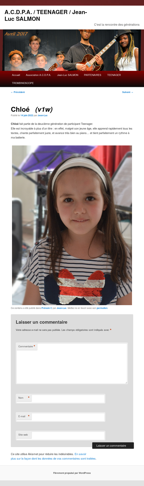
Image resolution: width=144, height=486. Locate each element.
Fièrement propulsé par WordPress (72, 473)
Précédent (18, 92)
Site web (23, 434)
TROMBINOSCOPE (23, 83)
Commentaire (26, 346)
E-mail (24, 416)
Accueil (16, 75)
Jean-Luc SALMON (67, 75)
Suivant (127, 92)
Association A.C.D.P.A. (38, 75)
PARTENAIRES (92, 75)
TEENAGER (114, 75)
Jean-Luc (43, 115)
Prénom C (46, 308)
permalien (102, 308)
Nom (24, 398)
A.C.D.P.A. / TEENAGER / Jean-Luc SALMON (45, 15)
